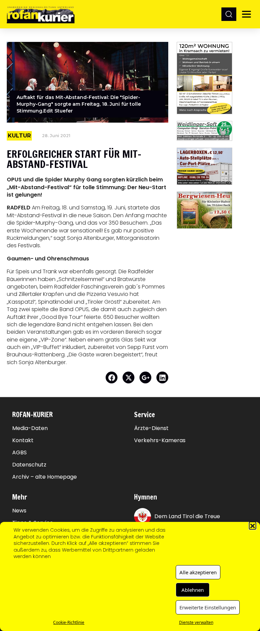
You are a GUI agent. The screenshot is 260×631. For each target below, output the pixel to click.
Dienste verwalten (196, 622)
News (19, 510)
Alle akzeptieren (198, 572)
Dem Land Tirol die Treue (187, 516)
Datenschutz (29, 465)
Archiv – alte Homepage (44, 477)
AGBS (19, 452)
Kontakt (23, 440)
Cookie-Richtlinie (68, 622)
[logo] (40, 14)
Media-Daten (30, 428)
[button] (252, 525)
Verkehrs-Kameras (160, 440)
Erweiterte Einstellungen (207, 607)
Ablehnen (192, 589)
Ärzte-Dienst (151, 428)
